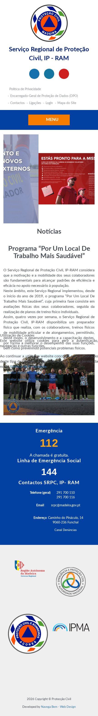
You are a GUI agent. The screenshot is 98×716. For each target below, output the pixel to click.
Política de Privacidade (28, 366)
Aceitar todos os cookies (24, 372)
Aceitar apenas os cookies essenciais (32, 379)
